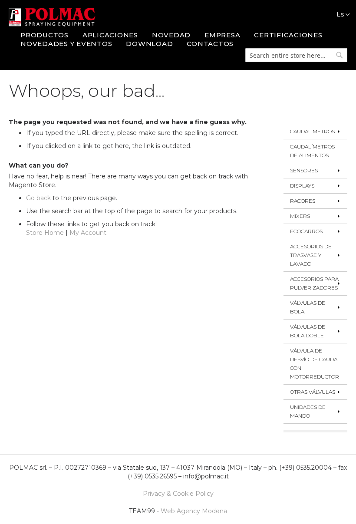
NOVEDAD (171, 35)
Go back (38, 198)
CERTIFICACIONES (288, 35)
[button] (338, 15)
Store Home (45, 233)
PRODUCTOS (44, 35)
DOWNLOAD (149, 44)
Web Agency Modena (194, 511)
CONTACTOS (210, 44)
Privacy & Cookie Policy (178, 494)
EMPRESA (222, 35)
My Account (87, 233)
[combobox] (296, 55)
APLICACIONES (110, 35)
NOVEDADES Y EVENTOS (66, 44)
